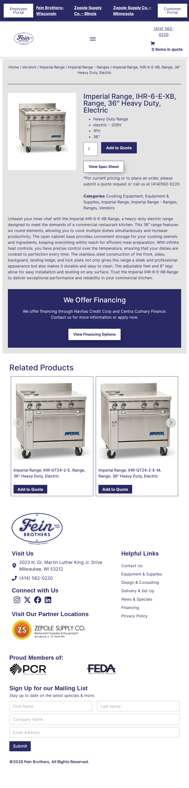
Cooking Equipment (124, 196)
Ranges (90, 207)
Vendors (29, 67)
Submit (20, 746)
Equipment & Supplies (141, 574)
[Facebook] (37, 600)
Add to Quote (119, 147)
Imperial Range (52, 67)
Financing (130, 607)
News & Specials (136, 599)
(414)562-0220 (165, 183)
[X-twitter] (27, 600)
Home (14, 67)
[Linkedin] (48, 600)
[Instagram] (17, 600)
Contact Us (131, 565)
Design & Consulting (140, 582)
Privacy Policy (134, 615)
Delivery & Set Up (137, 590)
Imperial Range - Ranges (89, 67)
